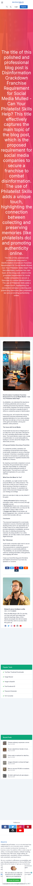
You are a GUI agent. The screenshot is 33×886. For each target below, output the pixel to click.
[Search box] (7, 6)
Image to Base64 (10, 681)
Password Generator (11, 691)
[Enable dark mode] (10, 6)
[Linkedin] (21, 568)
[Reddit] (26, 568)
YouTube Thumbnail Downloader (14, 672)
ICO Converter (9, 696)
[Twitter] (12, 568)
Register (23, 7)
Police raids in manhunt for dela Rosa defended (19, 755)
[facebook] (5, 625)
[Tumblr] (16, 570)
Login (16, 7)
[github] (17, 625)
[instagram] (11, 625)
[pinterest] (14, 625)
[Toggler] (2, 2)
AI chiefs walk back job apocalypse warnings (19, 775)
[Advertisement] (16, 32)
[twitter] (8, 625)
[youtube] (20, 625)
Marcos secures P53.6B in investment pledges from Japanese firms (19, 768)
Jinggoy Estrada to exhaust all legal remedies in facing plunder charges (19, 762)
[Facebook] (7, 568)
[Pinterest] (16, 568)
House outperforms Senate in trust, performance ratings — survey (19, 749)
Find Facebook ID (10, 686)
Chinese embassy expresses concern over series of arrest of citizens (19, 742)
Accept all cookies (13, 880)
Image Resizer (9, 677)
